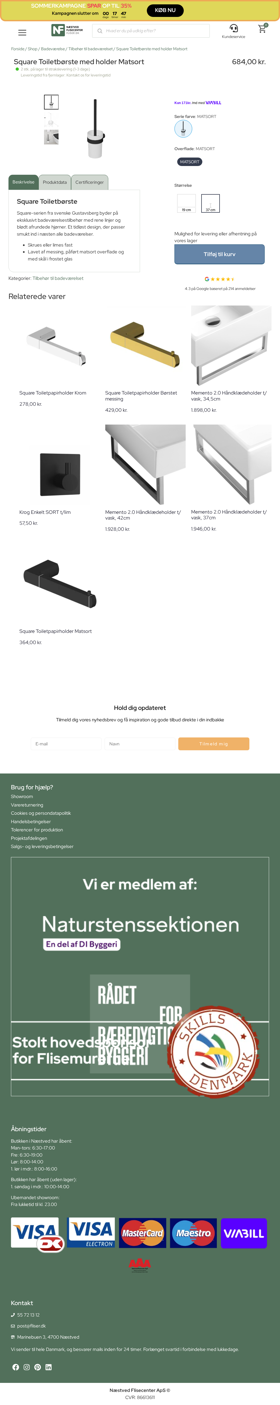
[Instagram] (26, 1367)
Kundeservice (233, 36)
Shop (32, 49)
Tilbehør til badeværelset (90, 49)
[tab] (23, 182)
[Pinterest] (37, 1367)
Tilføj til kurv (219, 254)
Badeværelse (53, 49)
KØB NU (165, 10)
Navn (109, 735)
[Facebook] (16, 1367)
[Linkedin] (48, 1367)
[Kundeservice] (234, 28)
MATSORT (189, 162)
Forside (17, 49)
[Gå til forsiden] (67, 31)
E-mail (37, 735)
